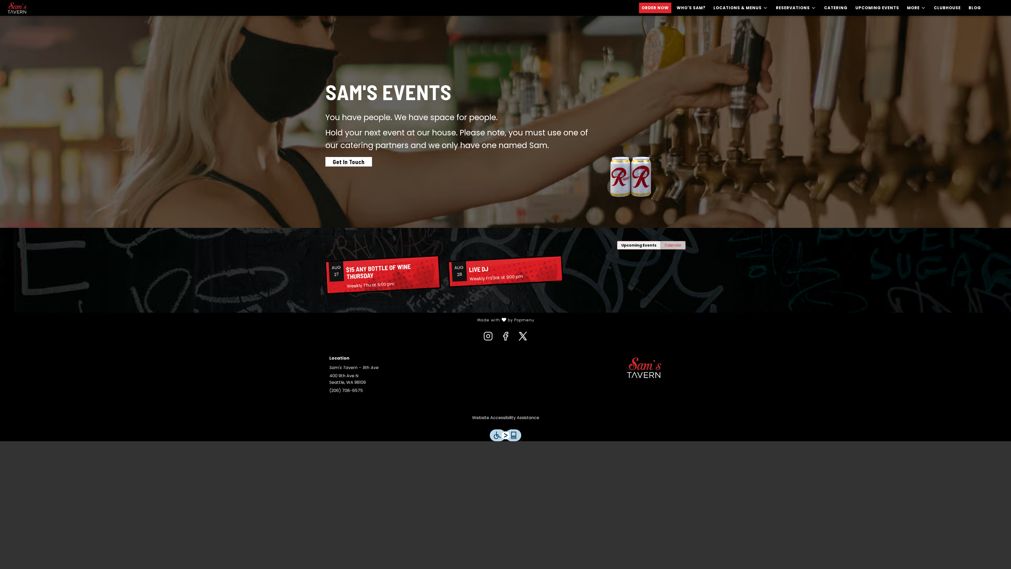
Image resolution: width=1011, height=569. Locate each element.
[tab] (639, 245)
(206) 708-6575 (346, 390)
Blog (975, 8)
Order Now (655, 8)
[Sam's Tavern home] (28, 7)
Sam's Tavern (643, 368)
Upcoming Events (877, 8)
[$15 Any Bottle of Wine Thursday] (383, 274)
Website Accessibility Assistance (505, 418)
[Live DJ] (505, 271)
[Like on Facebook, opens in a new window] (505, 337)
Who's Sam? (691, 8)
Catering (836, 8)
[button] (741, 8)
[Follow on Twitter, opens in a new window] (523, 337)
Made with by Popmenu (269, 320)
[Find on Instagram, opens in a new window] (488, 337)
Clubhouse (947, 8)
